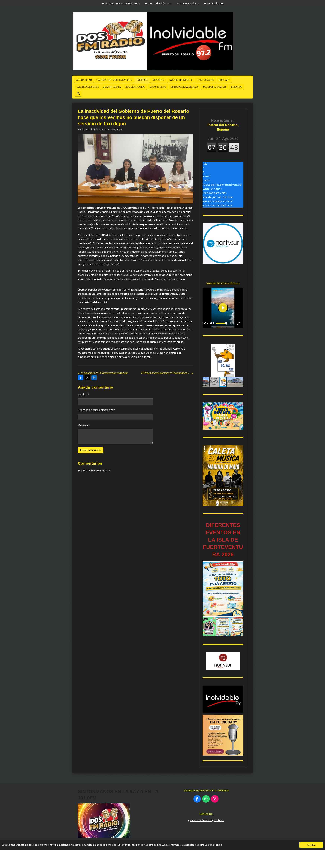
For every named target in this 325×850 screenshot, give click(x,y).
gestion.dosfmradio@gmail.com (206, 820)
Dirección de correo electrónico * (96, 409)
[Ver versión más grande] (223, 416)
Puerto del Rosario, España (222, 125)
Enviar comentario (90, 450)
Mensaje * (84, 425)
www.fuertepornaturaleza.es (223, 283)
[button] (240, 347)
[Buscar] (78, 93)
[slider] (221, 323)
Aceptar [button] (311, 844)
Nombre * (83, 394)
